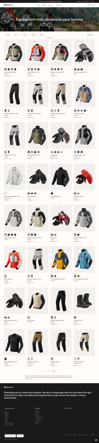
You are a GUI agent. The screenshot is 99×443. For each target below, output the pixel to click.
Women (44, 5)
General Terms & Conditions (83, 434)
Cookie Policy (66, 434)
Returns (6, 415)
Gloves (24, 34)
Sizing (6, 419)
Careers (37, 415)
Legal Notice (92, 434)
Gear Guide (50, 5)
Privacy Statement (74, 434)
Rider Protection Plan (9, 423)
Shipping (7, 413)
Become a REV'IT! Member (55, 1)
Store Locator (38, 421)
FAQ (6, 411)
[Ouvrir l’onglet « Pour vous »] (96, 440)
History (36, 413)
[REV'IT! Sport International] (8, 5)
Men (39, 5)
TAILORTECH (38, 419)
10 (49, 371)
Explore (37, 423)
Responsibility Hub (39, 417)
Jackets (8, 34)
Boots (33, 34)
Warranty (7, 417)
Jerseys (41, 34)
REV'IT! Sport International (12, 439)
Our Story (37, 411)
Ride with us (58, 5)
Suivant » (54, 371)
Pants (16, 34)
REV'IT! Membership (9, 425)
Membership (79, 1)
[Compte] (88, 5)
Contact (6, 421)
